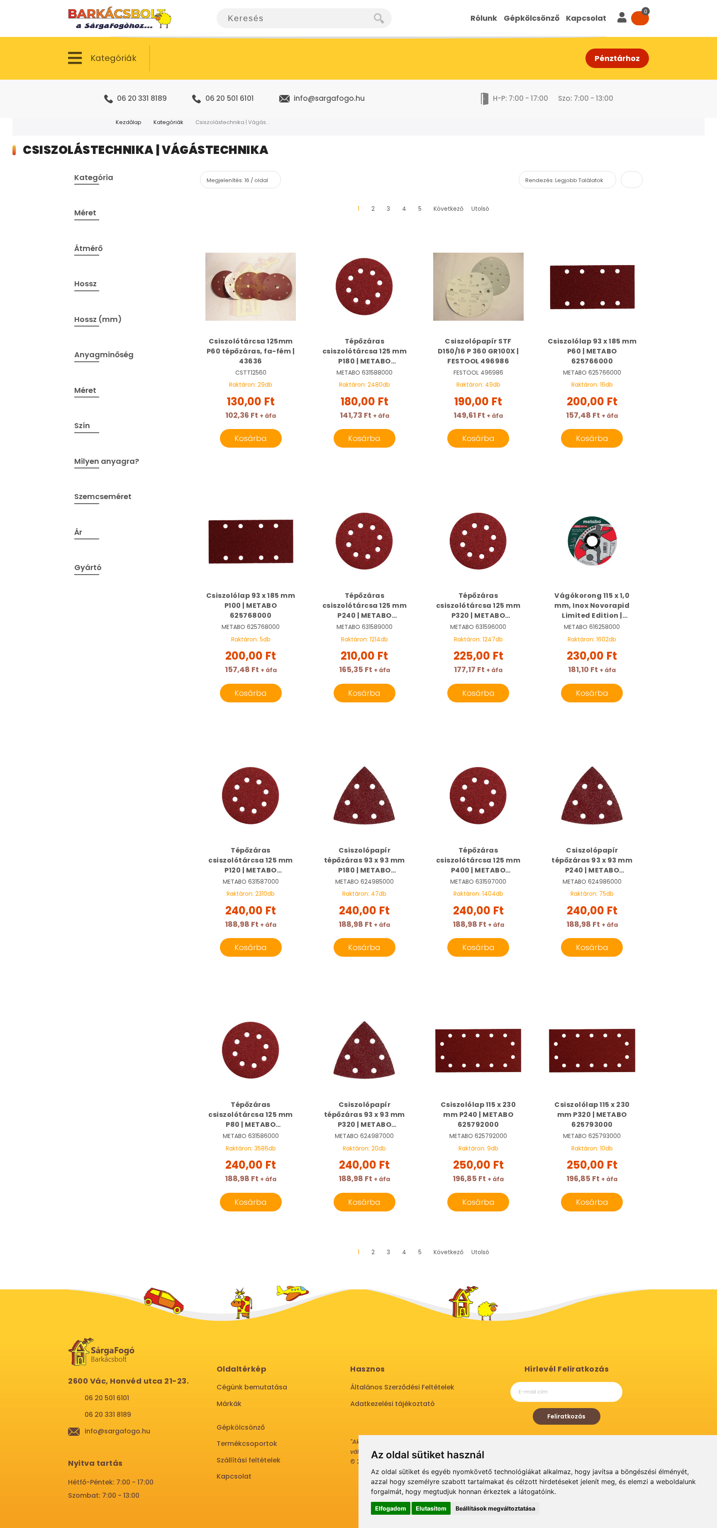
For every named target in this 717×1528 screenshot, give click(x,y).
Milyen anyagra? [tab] (106, 461)
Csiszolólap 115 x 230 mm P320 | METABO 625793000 (592, 1114)
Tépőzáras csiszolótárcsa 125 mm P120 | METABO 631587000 (250, 860)
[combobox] (295, 18)
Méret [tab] (85, 212)
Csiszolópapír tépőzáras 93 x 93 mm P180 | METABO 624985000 (364, 860)
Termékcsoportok (247, 1443)
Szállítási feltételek (248, 1460)
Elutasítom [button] (431, 1508)
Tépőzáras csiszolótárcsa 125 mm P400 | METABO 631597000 (478, 860)
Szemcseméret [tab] (103, 496)
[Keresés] (383, 18)
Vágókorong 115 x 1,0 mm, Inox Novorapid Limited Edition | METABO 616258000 (591, 606)
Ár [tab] (78, 532)
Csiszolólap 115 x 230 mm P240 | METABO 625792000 (478, 1114)
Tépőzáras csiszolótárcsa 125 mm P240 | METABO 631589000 (364, 606)
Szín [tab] (82, 425)
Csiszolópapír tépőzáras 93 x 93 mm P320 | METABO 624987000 (364, 1115)
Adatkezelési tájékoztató (392, 1404)
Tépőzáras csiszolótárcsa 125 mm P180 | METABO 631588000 (364, 351)
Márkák (229, 1404)
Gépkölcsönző (241, 1427)
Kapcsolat (234, 1476)
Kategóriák (168, 122)
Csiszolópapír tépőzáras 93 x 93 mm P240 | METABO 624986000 (591, 860)
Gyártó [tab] (88, 567)
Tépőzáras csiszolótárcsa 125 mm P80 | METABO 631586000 (250, 1115)
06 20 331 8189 (142, 98)
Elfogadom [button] (390, 1508)
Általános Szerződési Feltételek (402, 1387)
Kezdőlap (128, 122)
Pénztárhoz (617, 58)
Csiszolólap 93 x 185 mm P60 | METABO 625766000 (592, 351)
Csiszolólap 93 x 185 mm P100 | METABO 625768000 (250, 605)
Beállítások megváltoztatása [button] (495, 1508)
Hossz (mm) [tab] (98, 319)
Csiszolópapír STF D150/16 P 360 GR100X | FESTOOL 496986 (478, 351)
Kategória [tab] (93, 177)
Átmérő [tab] (88, 248)
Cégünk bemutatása (252, 1387)
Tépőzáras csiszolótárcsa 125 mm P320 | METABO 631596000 (478, 606)
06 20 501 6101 (229, 98)
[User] (622, 18)
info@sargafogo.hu (329, 98)
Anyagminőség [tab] (104, 354)
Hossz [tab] (85, 283)
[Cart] (640, 18)
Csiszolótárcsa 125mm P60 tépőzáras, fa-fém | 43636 (251, 351)
